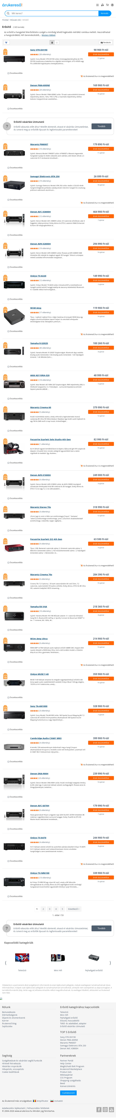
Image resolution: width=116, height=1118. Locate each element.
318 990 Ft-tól (101, 507)
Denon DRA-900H (39, 773)
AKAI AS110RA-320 (40, 375)
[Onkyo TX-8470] (16, 846)
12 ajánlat (101, 416)
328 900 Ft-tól (101, 706)
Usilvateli (58, 1101)
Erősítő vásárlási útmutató (29, 121)
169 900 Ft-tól (101, 85)
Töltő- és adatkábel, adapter (73, 1023)
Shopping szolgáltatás (70, 1080)
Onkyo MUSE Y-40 (39, 674)
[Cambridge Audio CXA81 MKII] (16, 747)
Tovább (101, 126)
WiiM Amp (35, 307)
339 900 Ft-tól (101, 873)
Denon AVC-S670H (39, 805)
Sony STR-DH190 (38, 49)
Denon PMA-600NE (40, 85)
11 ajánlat (101, 153)
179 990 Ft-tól (101, 805)
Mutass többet (48, 35)
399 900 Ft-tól (101, 738)
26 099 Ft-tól (101, 176)
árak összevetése (101, 54)
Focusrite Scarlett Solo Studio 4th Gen (50, 439)
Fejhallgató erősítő (94, 970)
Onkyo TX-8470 (38, 837)
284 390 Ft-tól (101, 574)
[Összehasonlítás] (102, 5)
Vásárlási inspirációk (12, 1066)
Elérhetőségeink (9, 1015)
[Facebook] (98, 1109)
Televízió (22, 970)
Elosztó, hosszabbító (69, 1020)
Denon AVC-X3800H (40, 211)
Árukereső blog (9, 1023)
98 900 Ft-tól (101, 50)
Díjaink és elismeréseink (13, 1017)
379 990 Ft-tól (101, 407)
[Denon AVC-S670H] (16, 814)
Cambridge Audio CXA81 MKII (46, 738)
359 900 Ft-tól (101, 674)
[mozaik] (56, 42)
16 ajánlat (101, 94)
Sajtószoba (7, 1026)
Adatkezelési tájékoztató (13, 1108)
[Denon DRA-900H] (16, 782)
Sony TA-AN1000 (38, 706)
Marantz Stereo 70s (40, 507)
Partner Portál (66, 1060)
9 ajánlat (101, 483)
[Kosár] (107, 5)
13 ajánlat (101, 647)
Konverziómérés (67, 1086)
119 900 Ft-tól (101, 308)
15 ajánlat (101, 747)
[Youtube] (111, 1109)
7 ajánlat (101, 220)
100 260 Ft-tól (101, 343)
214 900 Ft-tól (101, 638)
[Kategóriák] (97, 5)
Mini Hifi (58, 970)
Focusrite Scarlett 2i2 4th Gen (46, 539)
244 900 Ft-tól (101, 837)
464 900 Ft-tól (101, 211)
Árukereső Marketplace (71, 1069)
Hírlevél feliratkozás (11, 1063)
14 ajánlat (101, 252)
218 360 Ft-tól (101, 606)
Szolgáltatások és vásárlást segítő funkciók (22, 1060)
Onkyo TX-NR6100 (39, 873)
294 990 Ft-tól (101, 243)
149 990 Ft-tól (101, 276)
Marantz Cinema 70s (41, 574)
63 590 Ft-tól (101, 539)
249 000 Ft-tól (101, 475)
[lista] (52, 42)
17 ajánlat (101, 58)
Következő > (73, 909)
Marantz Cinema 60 (40, 407)
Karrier (5, 1020)
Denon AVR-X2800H (40, 243)
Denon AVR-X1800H (40, 475)
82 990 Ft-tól (101, 439)
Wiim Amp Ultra (39, 638)
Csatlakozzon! (68, 1092)
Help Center (65, 1063)
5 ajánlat (101, 384)
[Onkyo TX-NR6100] (16, 882)
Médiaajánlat (66, 1074)
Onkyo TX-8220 (38, 275)
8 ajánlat (101, 352)
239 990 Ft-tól (101, 773)
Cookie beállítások (10, 1072)
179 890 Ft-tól (101, 144)
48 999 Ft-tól (101, 375)
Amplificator (42, 1101)
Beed (62, 1083)
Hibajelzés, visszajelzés (13, 1069)
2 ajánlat (101, 284)
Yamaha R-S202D (39, 343)
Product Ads (66, 1072)
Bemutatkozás (8, 1012)
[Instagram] (105, 1109)
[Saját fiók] (112, 5)
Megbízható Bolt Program (72, 1066)
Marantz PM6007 (39, 144)
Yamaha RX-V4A (38, 606)
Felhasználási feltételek (38, 1108)
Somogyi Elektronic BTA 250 (45, 176)
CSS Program (66, 1077)
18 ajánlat (101, 185)
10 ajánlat (101, 448)
